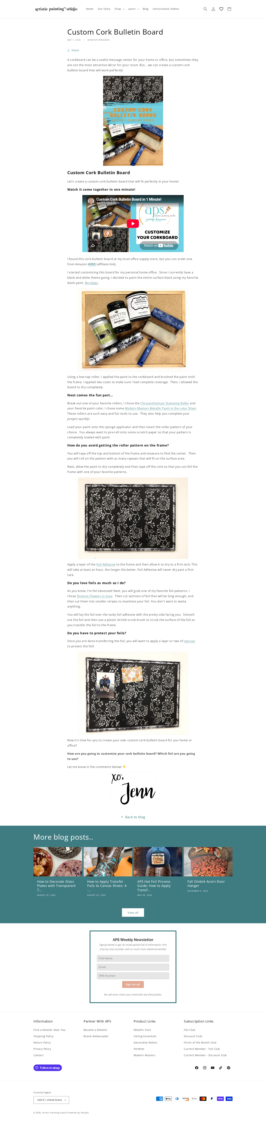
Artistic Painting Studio (54, 1112)
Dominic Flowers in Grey (95, 596)
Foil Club (189, 1030)
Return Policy (42, 1042)
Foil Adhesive (106, 564)
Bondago (91, 283)
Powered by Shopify (78, 1112)
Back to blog (135, 817)
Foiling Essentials (145, 1036)
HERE (92, 264)
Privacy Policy (42, 1049)
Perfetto (139, 1049)
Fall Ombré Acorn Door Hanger (206, 883)
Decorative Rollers (146, 1042)
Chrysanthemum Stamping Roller (164, 403)
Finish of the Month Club (200, 1042)
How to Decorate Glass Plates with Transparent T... (56, 885)
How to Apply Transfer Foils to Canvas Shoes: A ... (106, 885)
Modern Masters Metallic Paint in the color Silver (160, 408)
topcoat (189, 641)
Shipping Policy (43, 1036)
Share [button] (75, 50)
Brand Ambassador (96, 1036)
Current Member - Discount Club (205, 1055)
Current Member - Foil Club (202, 1049)
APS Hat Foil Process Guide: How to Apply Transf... (154, 885)
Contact (38, 1055)
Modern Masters (144, 1055)
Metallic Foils (142, 1030)
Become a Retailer (95, 1030)
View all (133, 912)
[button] (119, 9)
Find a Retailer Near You (49, 1030)
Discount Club (193, 1036)
